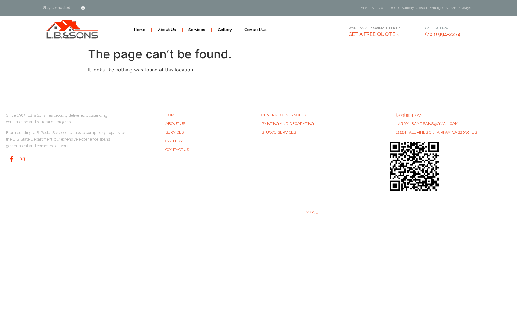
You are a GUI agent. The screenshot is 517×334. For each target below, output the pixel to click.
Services (196, 30)
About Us (167, 30)
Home (139, 30)
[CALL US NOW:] (418, 30)
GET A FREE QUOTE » (374, 34)
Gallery (225, 30)
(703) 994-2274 (442, 34)
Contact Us (255, 30)
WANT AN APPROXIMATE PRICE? (374, 28)
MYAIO (312, 212)
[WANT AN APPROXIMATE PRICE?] (341, 30)
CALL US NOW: (437, 28)
